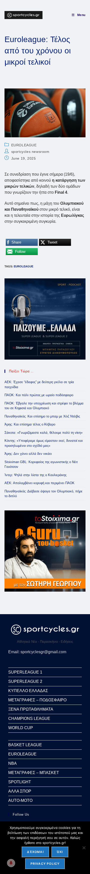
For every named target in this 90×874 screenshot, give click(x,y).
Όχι (60, 852)
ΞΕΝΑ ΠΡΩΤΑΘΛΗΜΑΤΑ (30, 709)
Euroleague (23, 266)
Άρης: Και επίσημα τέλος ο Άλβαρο (29, 424)
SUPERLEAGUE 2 (25, 681)
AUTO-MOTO (20, 800)
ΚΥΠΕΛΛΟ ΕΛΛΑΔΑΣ (28, 691)
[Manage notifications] (11, 863)
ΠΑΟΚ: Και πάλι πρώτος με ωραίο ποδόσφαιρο (38, 395)
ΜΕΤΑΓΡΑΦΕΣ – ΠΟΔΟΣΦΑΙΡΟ (37, 700)
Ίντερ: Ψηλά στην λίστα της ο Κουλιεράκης (35, 475)
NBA (12, 763)
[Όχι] (83, 847)
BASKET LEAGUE (25, 745)
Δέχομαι (35, 852)
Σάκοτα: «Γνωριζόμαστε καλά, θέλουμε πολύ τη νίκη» (43, 432)
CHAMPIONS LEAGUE (29, 718)
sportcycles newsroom (30, 152)
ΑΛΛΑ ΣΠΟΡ (19, 791)
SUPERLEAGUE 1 (25, 672)
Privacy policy (45, 863)
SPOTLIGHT (19, 782)
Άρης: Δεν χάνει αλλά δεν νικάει (28, 454)
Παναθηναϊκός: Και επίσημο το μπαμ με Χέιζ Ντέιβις (42, 416)
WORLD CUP (20, 728)
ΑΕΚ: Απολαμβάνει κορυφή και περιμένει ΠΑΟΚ (39, 483)
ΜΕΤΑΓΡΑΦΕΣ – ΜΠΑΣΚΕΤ (33, 773)
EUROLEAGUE (24, 145)
